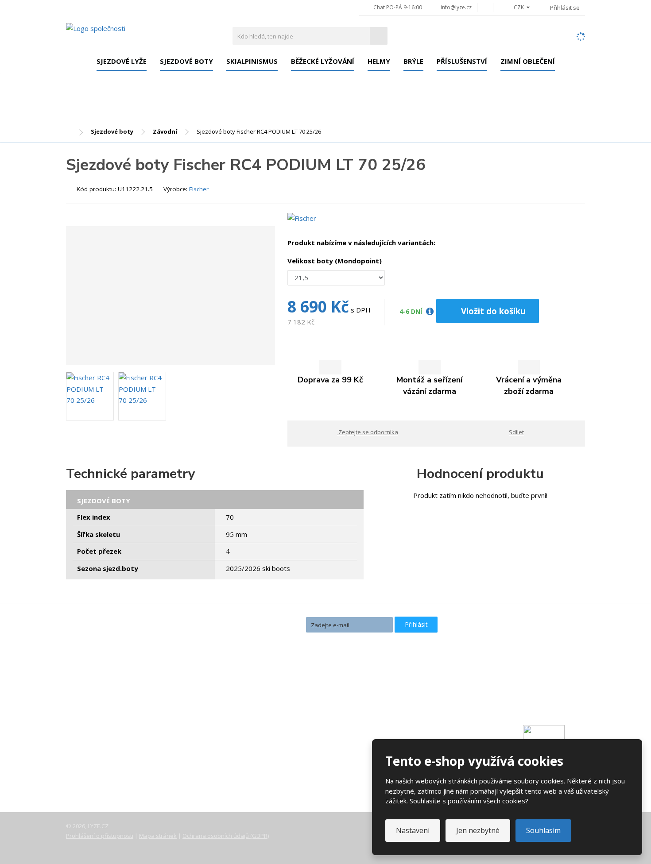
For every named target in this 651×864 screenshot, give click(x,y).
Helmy (379, 61)
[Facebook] (485, 7)
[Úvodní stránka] (95, 27)
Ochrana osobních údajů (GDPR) (225, 836)
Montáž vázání (270, 698)
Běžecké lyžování (322, 61)
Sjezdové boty (186, 61)
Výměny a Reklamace (105, 753)
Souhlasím (543, 830)
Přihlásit (416, 624)
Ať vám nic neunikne (262, 624)
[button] (517, 7)
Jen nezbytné (478, 830)
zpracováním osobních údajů (344, 640)
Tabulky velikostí (99, 766)
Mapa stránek (158, 836)
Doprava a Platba (100, 741)
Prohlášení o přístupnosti (99, 836)
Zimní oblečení (527, 61)
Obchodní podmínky (103, 778)
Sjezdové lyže (122, 61)
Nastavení (413, 830)
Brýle (413, 61)
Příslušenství (462, 61)
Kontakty (87, 729)
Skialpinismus (252, 61)
